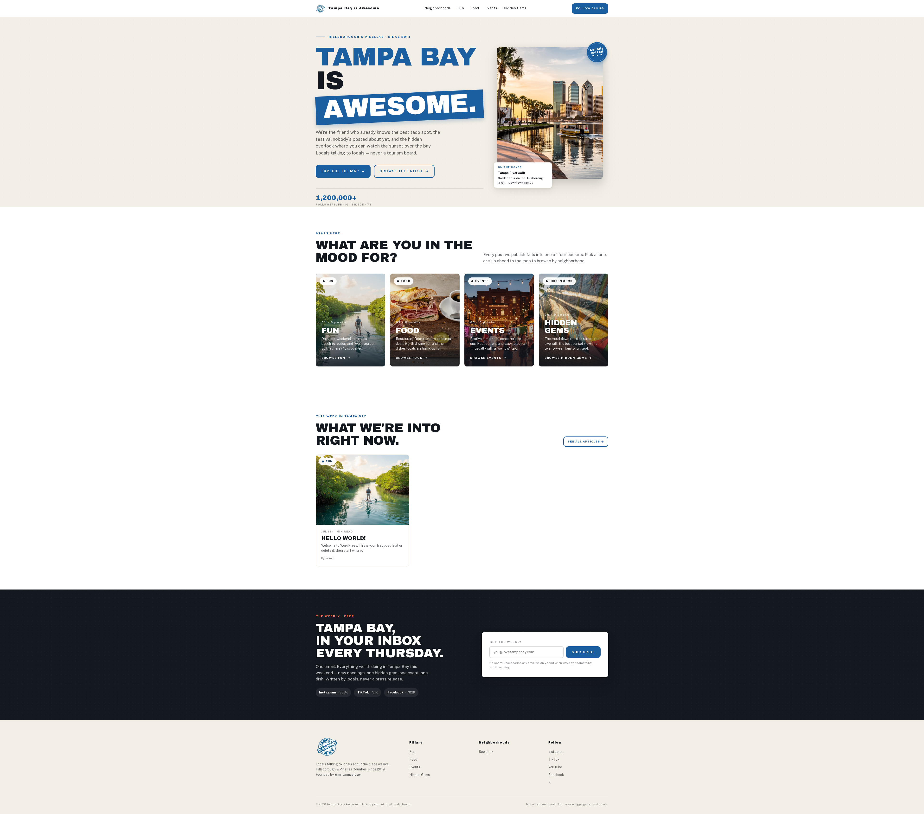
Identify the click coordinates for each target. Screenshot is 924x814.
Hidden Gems (515, 8)
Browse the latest (404, 171)
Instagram (556, 752)
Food (475, 8)
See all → (486, 752)
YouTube (555, 767)
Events (491, 8)
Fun (460, 8)
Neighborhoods (437, 8)
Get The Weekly (505, 642)
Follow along (590, 8)
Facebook (556, 775)
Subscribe (583, 652)
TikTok (553, 759)
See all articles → (586, 441)
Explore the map (343, 171)
